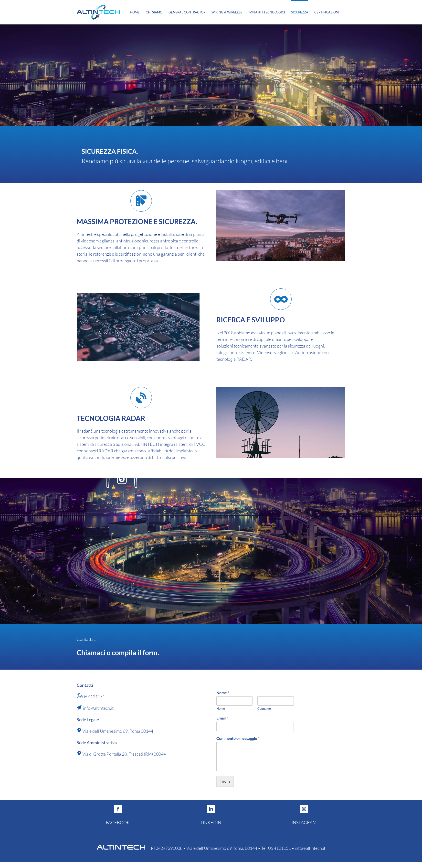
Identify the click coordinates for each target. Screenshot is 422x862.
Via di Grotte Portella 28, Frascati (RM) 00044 (124, 754)
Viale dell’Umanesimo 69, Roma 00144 (117, 731)
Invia (225, 781)
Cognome (264, 708)
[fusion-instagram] (304, 809)
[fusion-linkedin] (211, 809)
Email (222, 718)
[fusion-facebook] (118, 809)
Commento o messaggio (237, 738)
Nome (222, 692)
